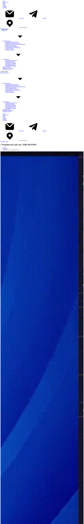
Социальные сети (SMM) (10, 63)
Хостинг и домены (9, 48)
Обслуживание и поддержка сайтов (12, 47)
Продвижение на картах (10, 62)
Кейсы (4, 3)
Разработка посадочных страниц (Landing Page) (15, 44)
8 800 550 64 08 (5, 28)
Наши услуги (6, 2)
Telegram (44, 18)
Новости (5, 5)
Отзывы (4, 6)
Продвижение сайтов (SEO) (11, 60)
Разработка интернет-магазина (11, 42)
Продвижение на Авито (10, 64)
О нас (4, 1)
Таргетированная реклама (10, 65)
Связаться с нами (4, 71)
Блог (4, 4)
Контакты (5, 7)
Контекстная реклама (9, 61)
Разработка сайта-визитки (10, 45)
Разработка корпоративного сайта (12, 43)
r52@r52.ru (21, 18)
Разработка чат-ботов (9, 49)
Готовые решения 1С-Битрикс (11, 46)
